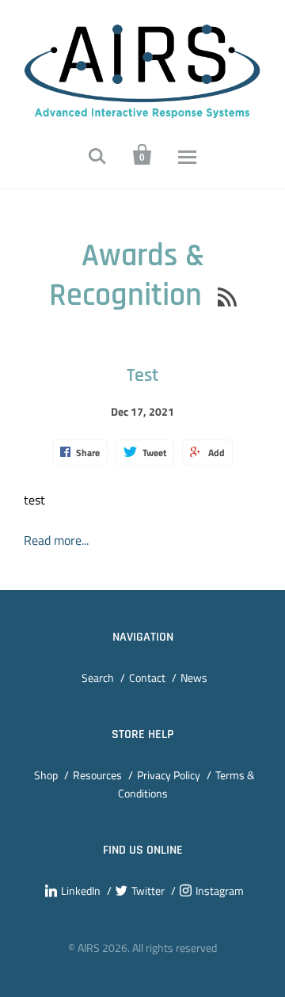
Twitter (148, 890)
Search (98, 677)
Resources (97, 775)
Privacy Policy (168, 775)
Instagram (220, 890)
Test (142, 375)
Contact (147, 677)
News (193, 677)
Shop (46, 775)
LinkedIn (81, 890)
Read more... (56, 540)
